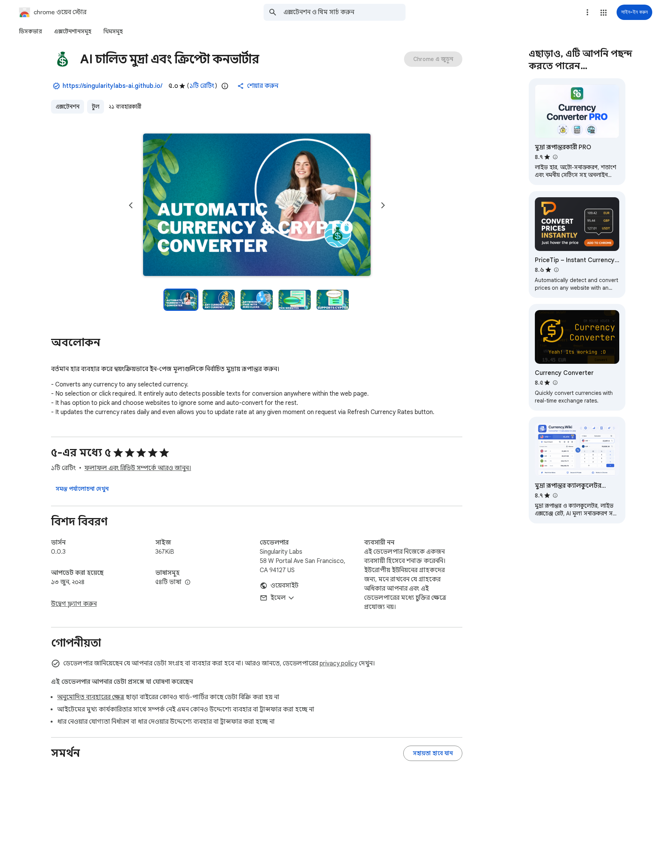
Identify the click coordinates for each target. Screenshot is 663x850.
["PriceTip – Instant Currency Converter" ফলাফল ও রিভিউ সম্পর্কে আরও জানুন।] (556, 270)
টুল (95, 106)
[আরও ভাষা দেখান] (187, 582)
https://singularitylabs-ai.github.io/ (112, 86)
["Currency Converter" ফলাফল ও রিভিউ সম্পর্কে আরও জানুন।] (555, 382)
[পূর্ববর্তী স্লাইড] (131, 205)
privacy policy (338, 663)
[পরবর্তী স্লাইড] (383, 205)
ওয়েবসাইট (284, 585)
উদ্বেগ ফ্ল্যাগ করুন (74, 604)
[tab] (30, 31)
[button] (603, 12)
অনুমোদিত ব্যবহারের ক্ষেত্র (90, 697)
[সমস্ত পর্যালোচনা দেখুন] (82, 489)
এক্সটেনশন (67, 106)
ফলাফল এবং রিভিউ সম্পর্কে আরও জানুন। (137, 468)
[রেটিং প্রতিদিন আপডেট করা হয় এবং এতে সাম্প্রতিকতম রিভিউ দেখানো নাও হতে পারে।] (225, 86)
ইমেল (278, 598)
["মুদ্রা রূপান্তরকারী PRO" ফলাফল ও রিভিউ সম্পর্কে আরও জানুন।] (555, 157)
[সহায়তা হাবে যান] (432, 753)
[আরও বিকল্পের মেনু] (587, 12)
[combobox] (345, 12)
